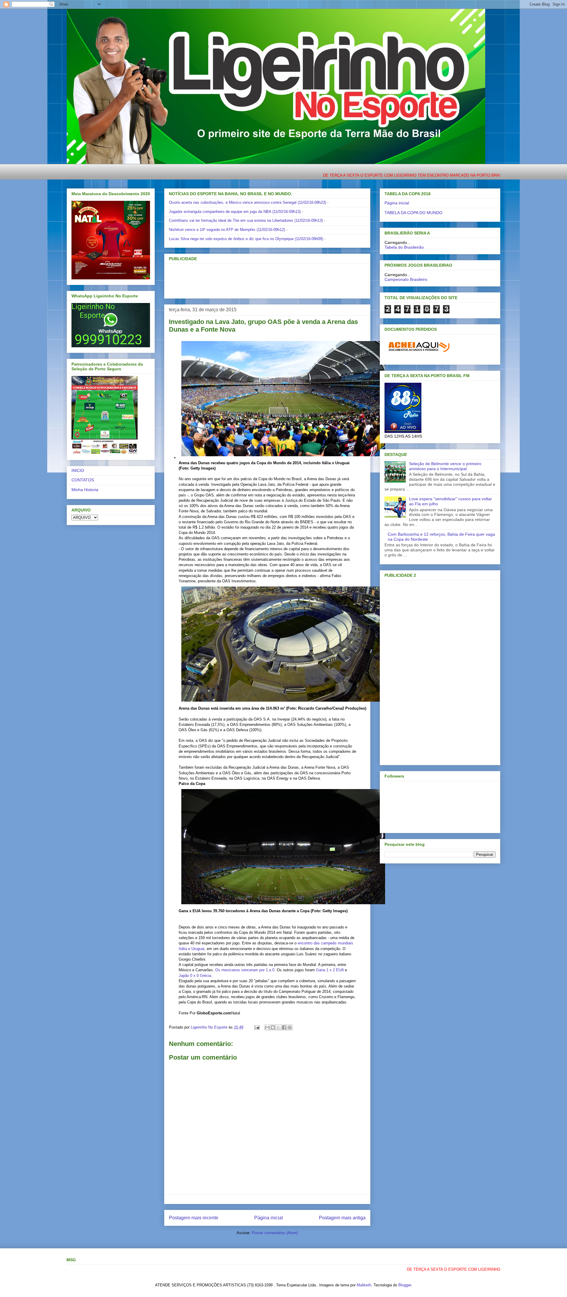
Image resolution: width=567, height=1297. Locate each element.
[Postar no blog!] (273, 1027)
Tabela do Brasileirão (404, 247)
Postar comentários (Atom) (275, 1233)
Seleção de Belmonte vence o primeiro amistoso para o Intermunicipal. (445, 466)
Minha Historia (84, 489)
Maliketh (364, 1285)
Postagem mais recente (193, 1217)
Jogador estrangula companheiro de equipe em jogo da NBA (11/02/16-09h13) (235, 211)
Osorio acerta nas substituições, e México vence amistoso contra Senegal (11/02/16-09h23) (247, 202)
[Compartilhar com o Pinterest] (290, 1027)
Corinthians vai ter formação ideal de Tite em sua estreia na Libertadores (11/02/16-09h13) (246, 220)
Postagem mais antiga (342, 1217)
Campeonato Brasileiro (405, 279)
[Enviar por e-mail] (267, 1027)
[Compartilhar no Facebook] (284, 1027)
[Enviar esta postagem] (256, 1027)
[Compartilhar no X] (278, 1027)
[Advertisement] (257, 279)
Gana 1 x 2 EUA (330, 970)
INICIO (77, 470)
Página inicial (268, 1217)
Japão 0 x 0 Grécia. (195, 975)
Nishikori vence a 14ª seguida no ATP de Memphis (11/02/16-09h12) (227, 229)
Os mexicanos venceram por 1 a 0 (244, 970)
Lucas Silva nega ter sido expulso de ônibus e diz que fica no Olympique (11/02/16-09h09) (246, 239)
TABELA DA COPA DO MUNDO (413, 212)
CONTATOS (82, 480)
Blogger (404, 1285)
